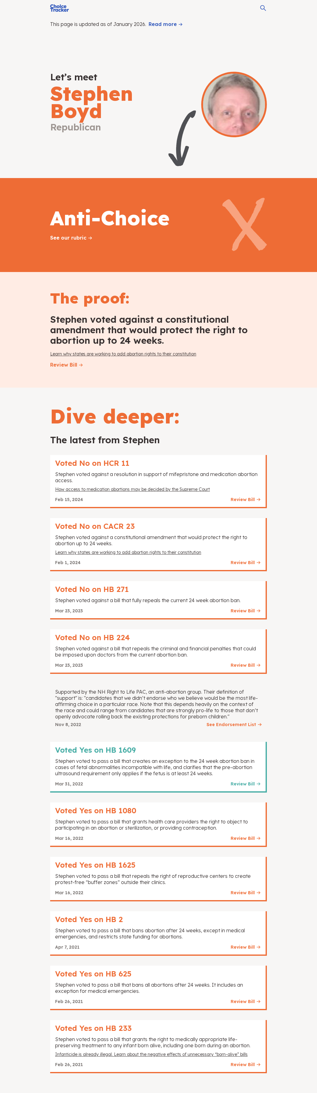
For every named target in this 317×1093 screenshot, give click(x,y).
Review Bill (63, 365)
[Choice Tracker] (59, 8)
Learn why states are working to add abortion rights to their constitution (123, 354)
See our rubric (68, 238)
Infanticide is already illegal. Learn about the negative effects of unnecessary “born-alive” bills (151, 1054)
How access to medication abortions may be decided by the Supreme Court (132, 489)
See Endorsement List (231, 724)
